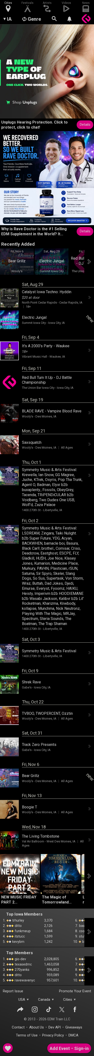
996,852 (53, 970)
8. (76, 931)
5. (4, 942)
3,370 (48, 920)
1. (4, 920)
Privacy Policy (53, 1035)
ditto (18, 926)
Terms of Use (27, 1035)
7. (76, 926)
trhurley (18, 920)
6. (76, 920)
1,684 (48, 931)
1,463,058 (51, 964)
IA (9, 19)
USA (21, 999)
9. (76, 936)
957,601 (53, 980)
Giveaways (73, 1027)
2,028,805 (51, 959)
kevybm (18, 942)
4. (4, 936)
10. (75, 942)
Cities (67, 999)
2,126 (48, 926)
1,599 (48, 936)
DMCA (73, 1035)
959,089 (53, 975)
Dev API (54, 1027)
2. (4, 926)
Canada (44, 999)
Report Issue (13, 991)
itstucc (19, 936)
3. (4, 931)
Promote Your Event (75, 991)
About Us (36, 1027)
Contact (18, 1027)
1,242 (48, 942)
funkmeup (22, 931)
